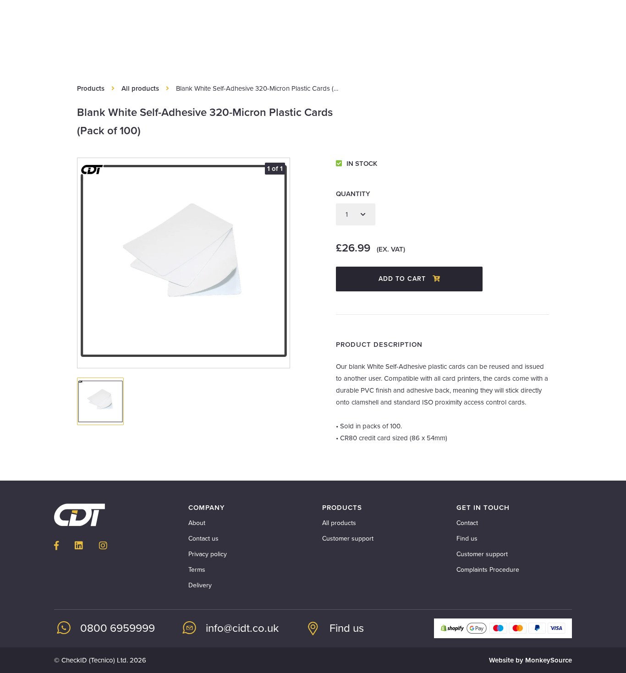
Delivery (200, 585)
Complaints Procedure (487, 570)
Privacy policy (207, 554)
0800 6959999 (117, 628)
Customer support (347, 538)
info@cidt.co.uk (242, 628)
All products (140, 88)
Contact (467, 523)
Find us (467, 538)
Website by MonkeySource (530, 660)
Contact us (203, 538)
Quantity (353, 194)
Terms (196, 570)
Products (90, 88)
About (196, 523)
